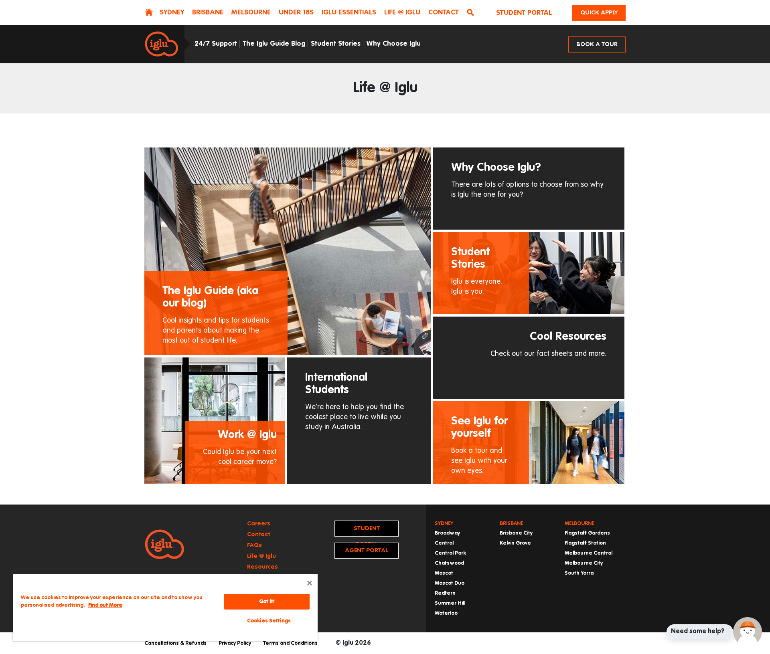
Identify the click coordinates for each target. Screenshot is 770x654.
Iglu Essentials (349, 12)
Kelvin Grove (515, 543)
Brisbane (511, 523)
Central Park (450, 553)
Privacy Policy (235, 643)
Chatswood (449, 563)
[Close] (309, 583)
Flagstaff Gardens (587, 533)
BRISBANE (207, 12)
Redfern (445, 593)
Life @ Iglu (402, 12)
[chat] (747, 631)
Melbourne (579, 523)
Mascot (444, 573)
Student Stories (336, 43)
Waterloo (446, 613)
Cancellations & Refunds (175, 643)
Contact (443, 12)
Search (472, 13)
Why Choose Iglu (393, 43)
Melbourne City (584, 563)
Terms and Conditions (290, 643)
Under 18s (296, 12)
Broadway (447, 533)
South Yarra (579, 573)
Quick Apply (599, 13)
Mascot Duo (449, 583)
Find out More (105, 605)
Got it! (267, 601)
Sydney (444, 523)
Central (444, 543)
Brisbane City (516, 533)
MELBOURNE (251, 12)
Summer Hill (450, 603)
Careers (258, 524)
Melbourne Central (588, 553)
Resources (262, 567)
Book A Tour (597, 44)
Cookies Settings (269, 621)
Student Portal (524, 13)
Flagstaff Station (585, 543)
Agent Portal (366, 550)
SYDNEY (172, 12)
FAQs (254, 545)
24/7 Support (216, 43)
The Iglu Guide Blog (274, 43)
